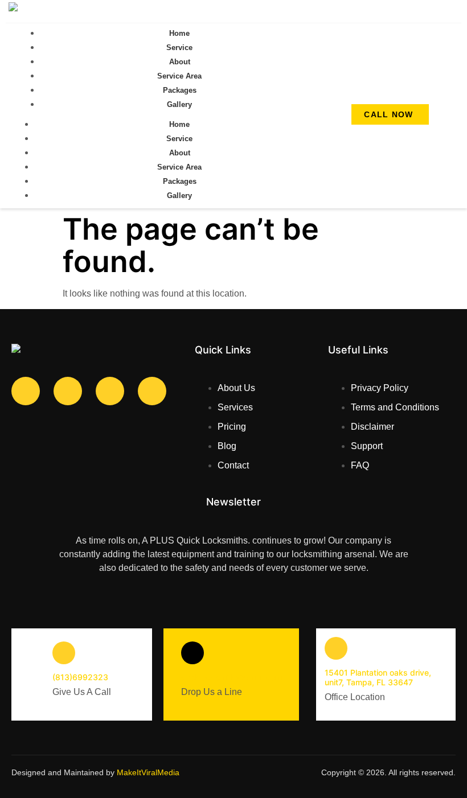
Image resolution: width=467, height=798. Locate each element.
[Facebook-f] (25, 391)
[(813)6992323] (63, 652)
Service (179, 47)
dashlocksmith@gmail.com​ (231, 677)
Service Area (179, 76)
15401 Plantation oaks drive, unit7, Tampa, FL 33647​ (378, 677)
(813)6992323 (80, 677)
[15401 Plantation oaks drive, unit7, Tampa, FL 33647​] (336, 648)
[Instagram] (110, 391)
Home (179, 33)
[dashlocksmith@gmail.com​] (192, 652)
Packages (179, 90)
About (179, 61)
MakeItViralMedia (148, 772)
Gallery (179, 104)
